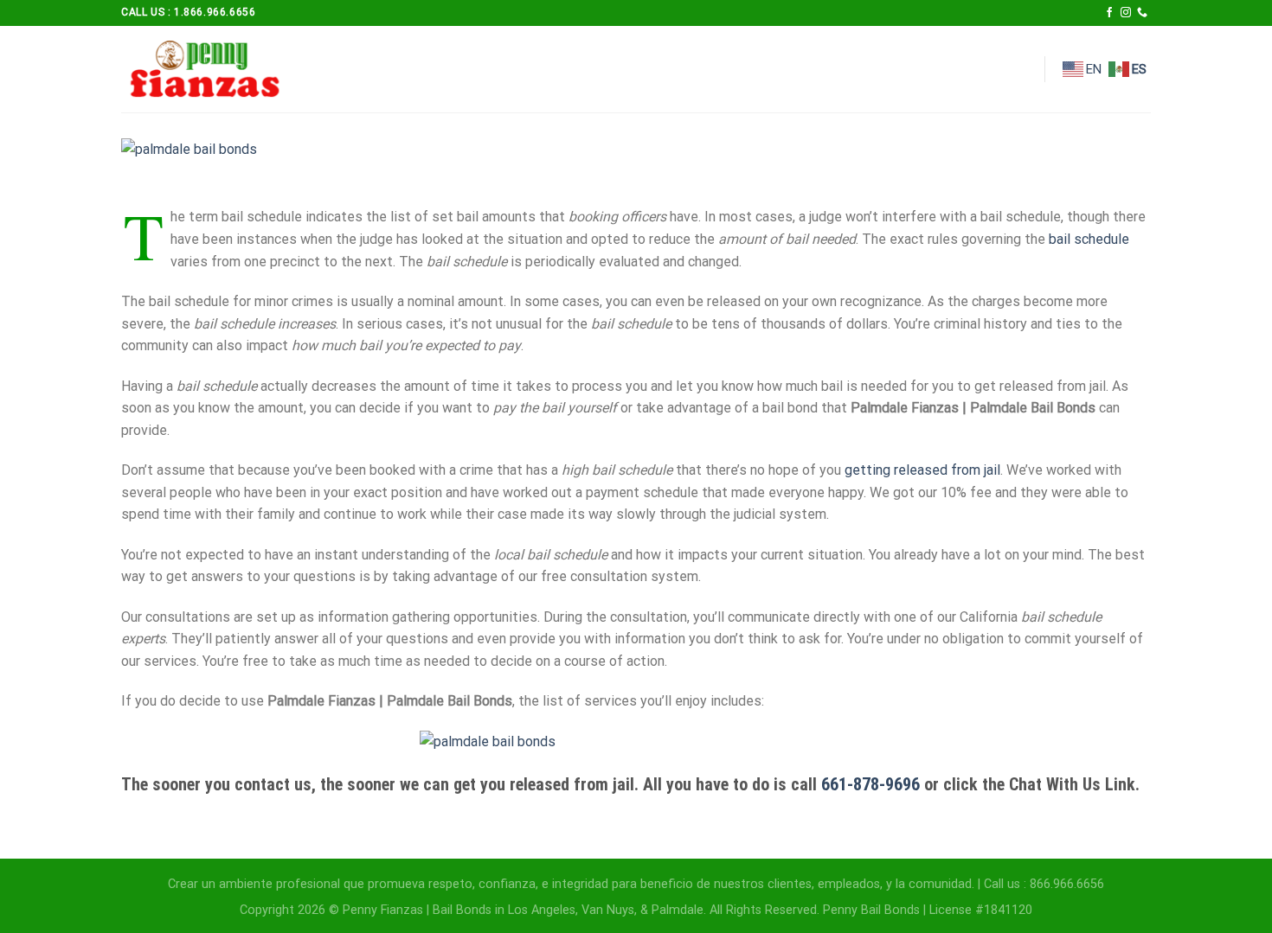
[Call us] (1142, 13)
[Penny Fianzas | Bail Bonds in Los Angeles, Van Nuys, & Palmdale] (207, 69)
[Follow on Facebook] (1109, 13)
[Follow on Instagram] (1126, 13)
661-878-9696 (870, 784)
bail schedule (1089, 239)
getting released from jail (922, 470)
